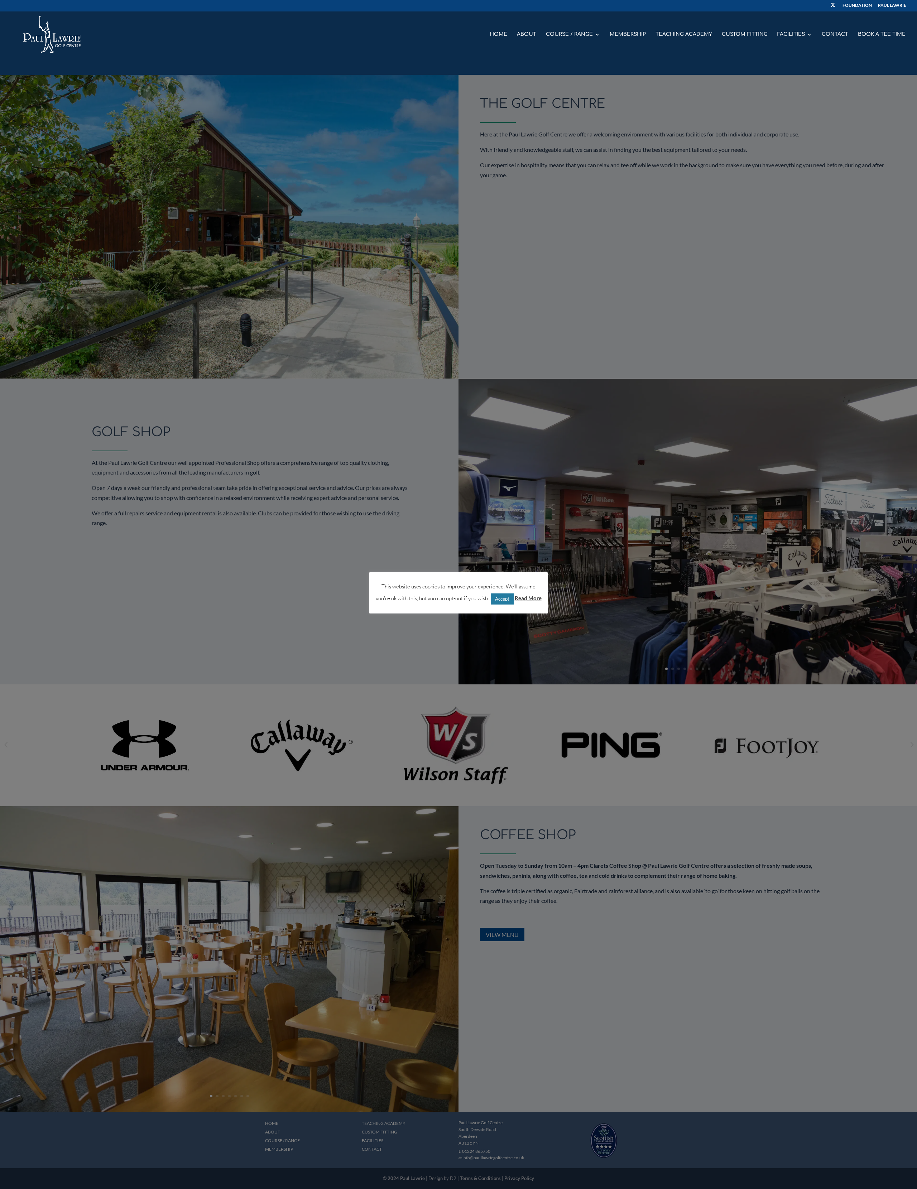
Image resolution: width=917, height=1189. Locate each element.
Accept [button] (502, 598)
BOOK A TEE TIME (882, 34)
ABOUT (526, 34)
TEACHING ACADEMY (684, 34)
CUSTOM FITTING (745, 34)
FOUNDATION (857, 5)
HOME (498, 34)
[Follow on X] (832, 7)
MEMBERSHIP (628, 34)
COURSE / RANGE (569, 34)
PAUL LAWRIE (892, 5)
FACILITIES (791, 34)
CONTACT (835, 34)
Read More (528, 598)
